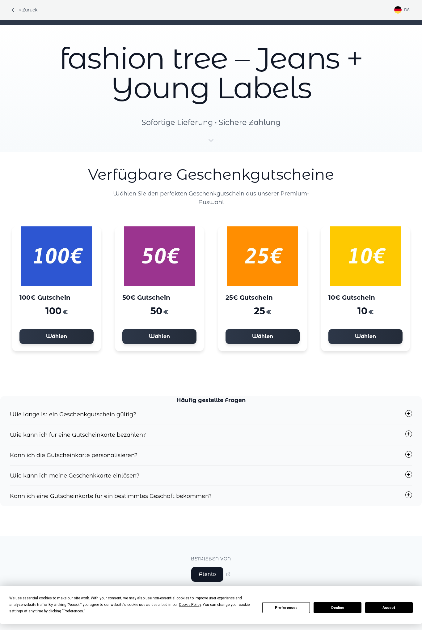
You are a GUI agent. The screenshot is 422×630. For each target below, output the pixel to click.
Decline (337, 608)
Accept (388, 608)
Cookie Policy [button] (190, 604)
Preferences (286, 608)
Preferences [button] (73, 611)
